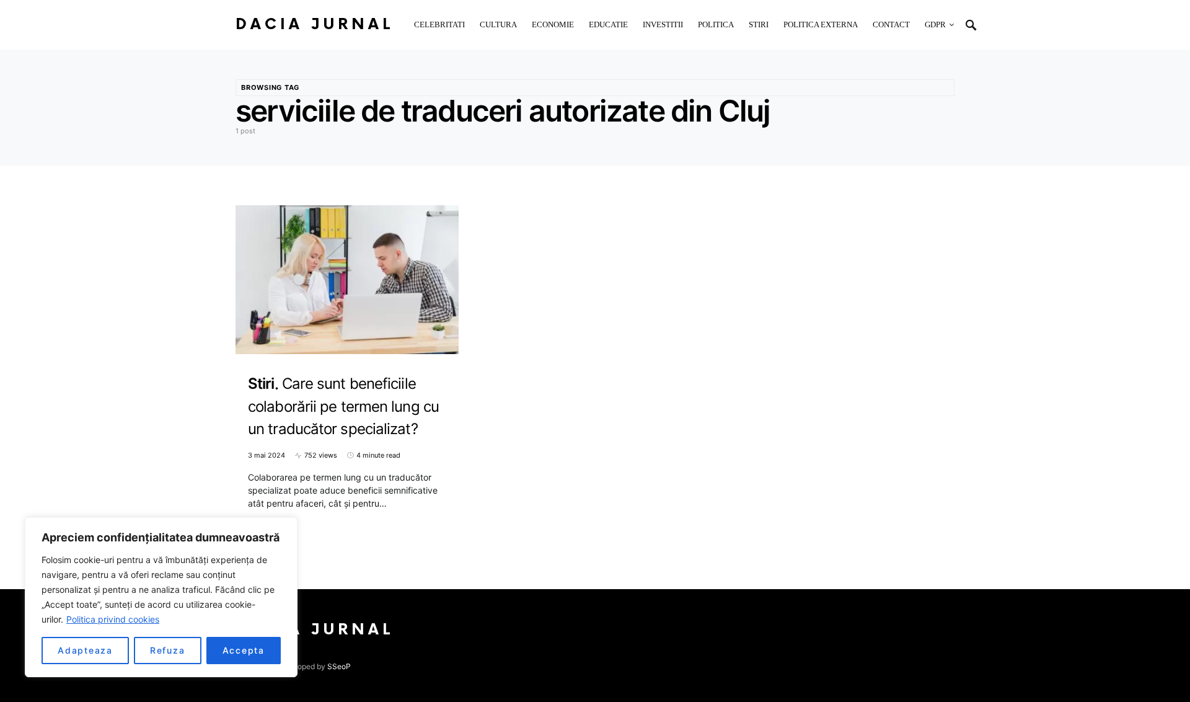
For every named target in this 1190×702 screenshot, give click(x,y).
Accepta (244, 650)
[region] (161, 597)
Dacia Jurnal (315, 24)
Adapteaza (85, 650)
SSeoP (339, 666)
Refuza (167, 650)
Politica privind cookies (112, 619)
